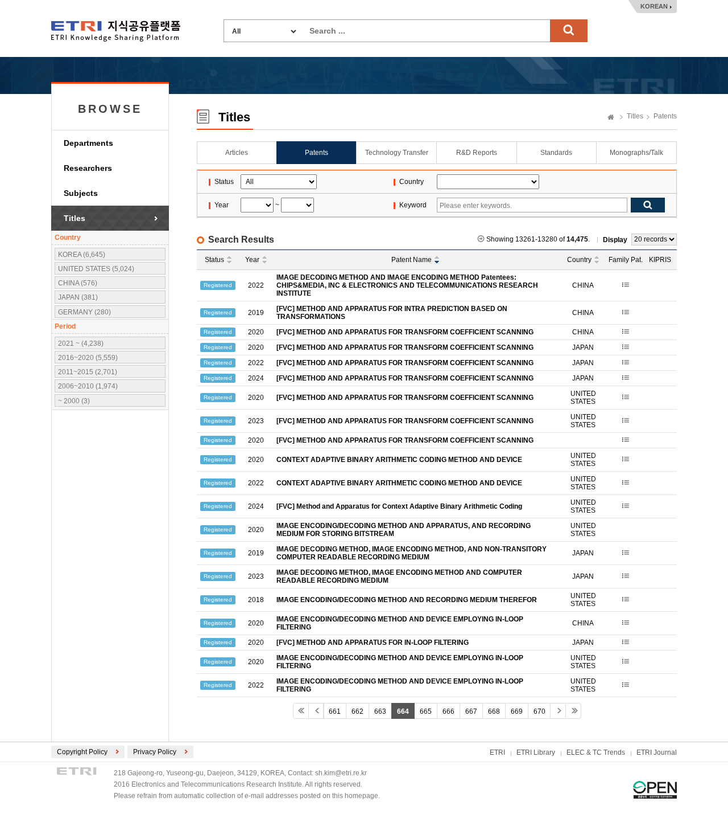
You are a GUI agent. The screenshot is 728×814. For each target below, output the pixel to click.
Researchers (88, 168)
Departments (88, 143)
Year (252, 260)
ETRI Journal (656, 752)
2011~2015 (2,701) (87, 372)
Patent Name (411, 260)
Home (611, 118)
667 (471, 711)
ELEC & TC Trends (595, 752)
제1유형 (655, 790)
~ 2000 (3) (74, 401)
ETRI (497, 752)
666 (448, 711)
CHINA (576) (77, 283)
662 (357, 711)
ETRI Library (535, 752)
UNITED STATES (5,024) (96, 269)
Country (579, 260)
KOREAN (654, 6)
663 (380, 711)
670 (539, 711)
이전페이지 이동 (316, 711)
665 (426, 711)
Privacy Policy (154, 752)
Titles (74, 218)
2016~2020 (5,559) (88, 358)
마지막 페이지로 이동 (573, 711)
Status (214, 260)
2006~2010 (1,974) (88, 386)
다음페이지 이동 (558, 711)
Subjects (81, 193)
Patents (665, 116)
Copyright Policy (82, 752)
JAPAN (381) (78, 297)
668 (494, 711)
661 (335, 711)
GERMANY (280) (84, 312)
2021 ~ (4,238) (81, 343)
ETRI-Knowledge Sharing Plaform (115, 31)
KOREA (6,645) (81, 255)
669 (517, 711)
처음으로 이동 (301, 711)
